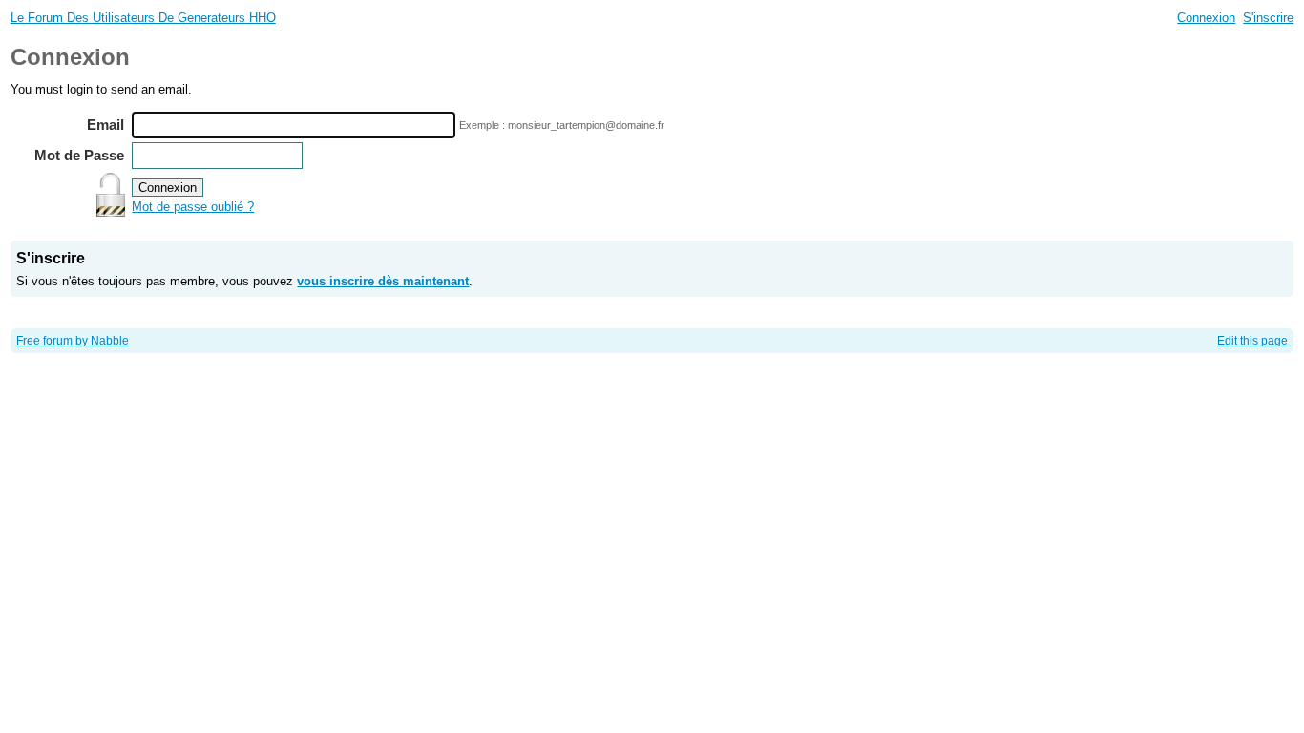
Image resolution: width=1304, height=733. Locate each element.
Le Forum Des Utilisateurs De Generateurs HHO (143, 17)
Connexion (1206, 17)
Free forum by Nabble (72, 340)
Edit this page (1252, 340)
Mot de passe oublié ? (193, 206)
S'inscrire (1268, 17)
